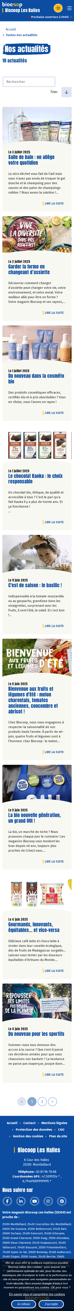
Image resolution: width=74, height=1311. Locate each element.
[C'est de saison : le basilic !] (37, 555)
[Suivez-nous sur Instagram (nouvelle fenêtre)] (48, 1201)
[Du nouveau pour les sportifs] (37, 1004)
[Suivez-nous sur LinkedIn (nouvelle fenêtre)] (21, 1201)
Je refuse (23, 1304)
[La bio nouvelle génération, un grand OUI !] (37, 785)
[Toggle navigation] (69, 9)
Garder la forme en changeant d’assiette (30, 269)
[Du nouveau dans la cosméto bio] (37, 346)
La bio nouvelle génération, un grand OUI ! (34, 818)
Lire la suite (55, 203)
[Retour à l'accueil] (12, 5)
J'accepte (51, 1304)
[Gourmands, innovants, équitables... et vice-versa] (37, 894)
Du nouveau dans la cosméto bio (36, 378)
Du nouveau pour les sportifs (36, 1034)
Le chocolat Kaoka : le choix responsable (35, 479)
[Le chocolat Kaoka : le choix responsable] (37, 446)
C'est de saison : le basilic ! (35, 585)
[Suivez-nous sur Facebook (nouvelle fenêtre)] (7, 1201)
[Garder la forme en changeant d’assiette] (37, 236)
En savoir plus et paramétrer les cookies (37, 1294)
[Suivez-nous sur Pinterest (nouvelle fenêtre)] (62, 1201)
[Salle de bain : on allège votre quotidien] (37, 127)
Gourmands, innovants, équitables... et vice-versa (33, 927)
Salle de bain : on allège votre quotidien (31, 160)
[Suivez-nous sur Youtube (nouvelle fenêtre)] (34, 1201)
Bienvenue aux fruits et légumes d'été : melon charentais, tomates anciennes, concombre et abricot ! (33, 700)
